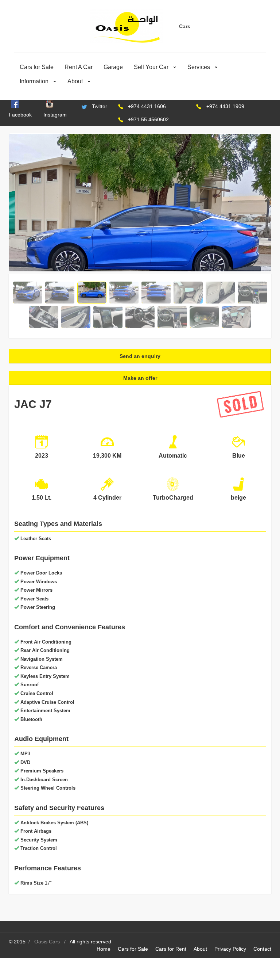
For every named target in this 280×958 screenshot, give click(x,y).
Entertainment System (45, 710)
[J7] (140, 231)
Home (103, 949)
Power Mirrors (36, 590)
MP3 (25, 753)
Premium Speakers (41, 771)
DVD (25, 762)
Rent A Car (79, 67)
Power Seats (34, 599)
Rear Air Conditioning (45, 650)
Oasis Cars (47, 941)
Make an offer (140, 378)
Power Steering (37, 607)
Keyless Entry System (45, 676)
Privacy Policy (230, 949)
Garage (113, 67)
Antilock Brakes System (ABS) (54, 822)
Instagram (55, 115)
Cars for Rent (170, 949)
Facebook (20, 115)
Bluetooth (31, 719)
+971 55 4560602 (148, 119)
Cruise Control (36, 693)
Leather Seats (35, 538)
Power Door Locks (41, 573)
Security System (38, 840)
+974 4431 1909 (225, 106)
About (75, 81)
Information (34, 81)
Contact (262, 949)
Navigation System (41, 659)
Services (198, 67)
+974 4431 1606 (147, 106)
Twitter (99, 106)
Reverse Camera (38, 667)
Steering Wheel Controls (47, 788)
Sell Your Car (151, 67)
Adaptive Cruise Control (47, 702)
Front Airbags (35, 831)
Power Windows (38, 581)
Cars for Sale (37, 67)
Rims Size (31, 883)
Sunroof (29, 684)
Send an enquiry (140, 356)
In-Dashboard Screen (44, 779)
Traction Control (38, 848)
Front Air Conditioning (45, 642)
